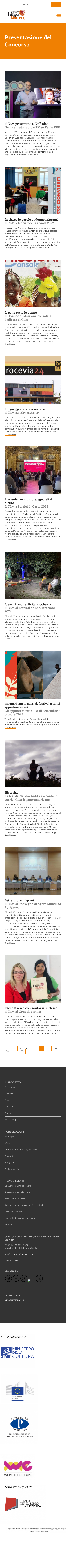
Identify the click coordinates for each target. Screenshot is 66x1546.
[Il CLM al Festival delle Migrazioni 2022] (33, 575)
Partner (8, 1113)
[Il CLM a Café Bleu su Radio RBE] (33, 95)
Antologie (10, 1136)
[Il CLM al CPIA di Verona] (33, 979)
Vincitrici (9, 1094)
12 (49, 1048)
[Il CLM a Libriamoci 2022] (33, 190)
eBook (8, 1143)
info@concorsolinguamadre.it (20, 1254)
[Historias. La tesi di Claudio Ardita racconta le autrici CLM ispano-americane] (33, 763)
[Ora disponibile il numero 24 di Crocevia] (33, 380)
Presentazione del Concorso (19, 1192)
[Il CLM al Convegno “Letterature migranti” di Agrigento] (33, 871)
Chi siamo (10, 1087)
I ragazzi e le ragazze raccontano (21, 1218)
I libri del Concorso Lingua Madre (21, 1149)
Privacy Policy (11, 1261)
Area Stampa (11, 1120)
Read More (33, 155)
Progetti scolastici (14, 1212)
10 (34, 1048)
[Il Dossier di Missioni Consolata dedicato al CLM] (33, 283)
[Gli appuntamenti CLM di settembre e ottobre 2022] (33, 675)
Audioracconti (12, 1169)
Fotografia (10, 1162)
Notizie (8, 1225)
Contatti (9, 1107)
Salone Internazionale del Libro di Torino (25, 1205)
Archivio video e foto (15, 1199)
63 (22, 1051)
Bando (8, 1100)
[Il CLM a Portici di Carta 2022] (33, 470)
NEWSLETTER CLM (14, 1300)
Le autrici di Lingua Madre (18, 1186)
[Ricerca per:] (35, 4)
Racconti (9, 1156)
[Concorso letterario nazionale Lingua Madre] (16, 20)
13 (56, 1048)
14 (7, 1051)
